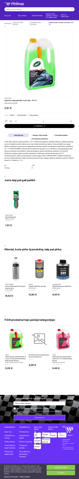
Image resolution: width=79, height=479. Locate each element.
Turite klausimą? (33, 115)
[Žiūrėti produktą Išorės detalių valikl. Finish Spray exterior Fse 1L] (16, 269)
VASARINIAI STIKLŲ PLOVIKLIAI (35, 23)
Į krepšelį (38, 126)
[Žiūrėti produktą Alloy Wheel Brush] (16, 199)
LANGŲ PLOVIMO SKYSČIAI (18, 23)
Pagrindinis (7, 23)
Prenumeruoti (39, 417)
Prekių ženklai (9, 442)
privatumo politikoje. (30, 412)
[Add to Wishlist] (6, 121)
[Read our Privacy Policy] (64, 411)
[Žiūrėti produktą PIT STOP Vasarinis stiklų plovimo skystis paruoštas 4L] (39, 339)
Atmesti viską (61, 467)
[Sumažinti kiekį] (16, 121)
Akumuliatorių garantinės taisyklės (24, 454)
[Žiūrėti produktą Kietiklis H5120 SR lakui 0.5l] (39, 269)
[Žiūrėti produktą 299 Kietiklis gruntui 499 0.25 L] (63, 269)
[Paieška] (72, 9)
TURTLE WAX (7, 98)
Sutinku (61, 473)
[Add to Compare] (11, 121)
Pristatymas (24, 432)
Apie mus (8, 432)
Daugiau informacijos (11, 476)
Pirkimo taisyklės (25, 442)
